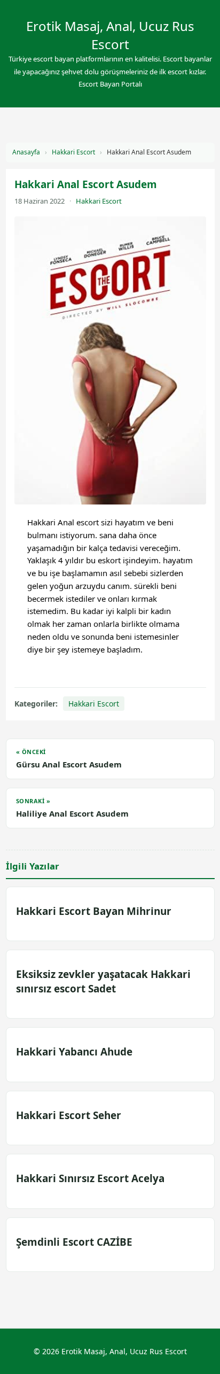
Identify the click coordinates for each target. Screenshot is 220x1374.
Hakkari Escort (73, 152)
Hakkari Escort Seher (68, 1115)
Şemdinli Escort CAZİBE (74, 1242)
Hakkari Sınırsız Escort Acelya (90, 1178)
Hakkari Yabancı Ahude (74, 1052)
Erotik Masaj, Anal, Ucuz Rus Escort (110, 35)
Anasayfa (26, 152)
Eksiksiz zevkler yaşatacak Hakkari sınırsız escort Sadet (103, 981)
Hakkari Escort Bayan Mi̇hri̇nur (93, 911)
